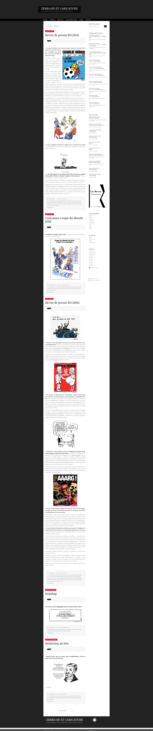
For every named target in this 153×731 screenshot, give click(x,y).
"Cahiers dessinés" (76, 455)
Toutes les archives (95, 267)
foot (48, 288)
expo (55, 205)
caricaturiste (53, 576)
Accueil (45, 19)
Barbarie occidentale (94, 118)
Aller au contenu (4, 1)
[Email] (94, 720)
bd (63, 201)
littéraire (77, 696)
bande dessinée (67, 201)
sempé (78, 204)
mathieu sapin (73, 576)
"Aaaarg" (62, 508)
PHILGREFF (91, 220)
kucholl (58, 579)
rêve (48, 699)
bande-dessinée (67, 287)
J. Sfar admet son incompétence (61, 348)
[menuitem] (46, 20)
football (64, 202)
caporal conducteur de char (95, 44)
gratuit (60, 201)
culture (71, 579)
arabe (61, 581)
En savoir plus (91, 730)
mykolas (53, 578)
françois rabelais (74, 697)
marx (51, 204)
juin (75, 201)
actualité (72, 201)
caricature (73, 287)
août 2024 (91, 256)
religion (66, 288)
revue (80, 201)
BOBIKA (90, 228)
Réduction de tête (57, 643)
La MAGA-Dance (93, 169)
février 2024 (91, 265)
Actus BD (88, 19)
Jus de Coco (97, 96)
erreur (61, 631)
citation (68, 697)
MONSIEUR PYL (92, 222)
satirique (76, 288)
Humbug (51, 593)
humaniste (51, 699)
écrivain (60, 697)
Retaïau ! (91, 149)
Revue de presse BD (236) (62, 302)
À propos (52, 19)
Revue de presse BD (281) (62, 35)
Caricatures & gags (71, 19)
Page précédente (62, 710)
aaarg (68, 579)
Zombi (90, 61)
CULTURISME (64, 694)
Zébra (90, 36)
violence (55, 581)
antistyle (72, 696)
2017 (50, 576)
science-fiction (66, 204)
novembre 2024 (92, 251)
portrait (56, 697)
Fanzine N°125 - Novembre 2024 (96, 125)
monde (60, 202)
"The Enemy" (80, 528)
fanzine (57, 201)
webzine (51, 201)
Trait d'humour (97, 61)
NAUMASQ (91, 215)
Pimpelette (91, 89)
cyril (90, 52)
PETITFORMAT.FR (92, 242)
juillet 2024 (91, 257)
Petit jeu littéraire (98, 82)
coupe (57, 202)
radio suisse (77, 578)
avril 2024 (91, 262)
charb (70, 202)
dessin (70, 288)
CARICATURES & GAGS (66, 285)
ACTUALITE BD (64, 198)
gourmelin (74, 204)
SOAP (90, 225)
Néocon (91, 143)
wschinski (76, 629)
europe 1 (71, 578)
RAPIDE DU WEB (92, 239)
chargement (57, 631)
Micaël (54, 144)
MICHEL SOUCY (92, 223)
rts (74, 578)
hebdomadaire (53, 202)
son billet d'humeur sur (54, 414)
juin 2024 (90, 259)
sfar (70, 576)
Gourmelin (66, 171)
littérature (52, 697)
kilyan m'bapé (61, 288)
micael (70, 204)
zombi (54, 290)
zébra (54, 201)
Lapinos (91, 103)
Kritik (81, 19)
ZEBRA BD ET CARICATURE (59, 8)
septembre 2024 (92, 254)
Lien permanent (52, 198)
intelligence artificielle (57, 204)
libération (59, 576)
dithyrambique (63, 579)
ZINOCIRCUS (91, 219)
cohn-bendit (66, 578)
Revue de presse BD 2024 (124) (96, 155)
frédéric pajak (53, 579)
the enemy (51, 581)
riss (56, 578)
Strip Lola (60, 19)
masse (74, 579)
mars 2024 (91, 264)
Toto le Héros (92, 68)
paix (50, 631)
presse (48, 202)
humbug (72, 629)
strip (48, 631)
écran (69, 631)
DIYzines (90, 237)
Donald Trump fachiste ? (95, 162)
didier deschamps (55, 288)
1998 (67, 202)
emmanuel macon (64, 576)
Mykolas (56, 360)
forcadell (51, 205)
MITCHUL (90, 240)
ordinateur (65, 631)
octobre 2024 (91, 252)
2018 (77, 201)
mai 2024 (91, 260)
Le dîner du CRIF (93, 137)
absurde (57, 205)
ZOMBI (90, 217)
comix (80, 629)
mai (47, 576)
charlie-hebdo (75, 202)
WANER (90, 227)
